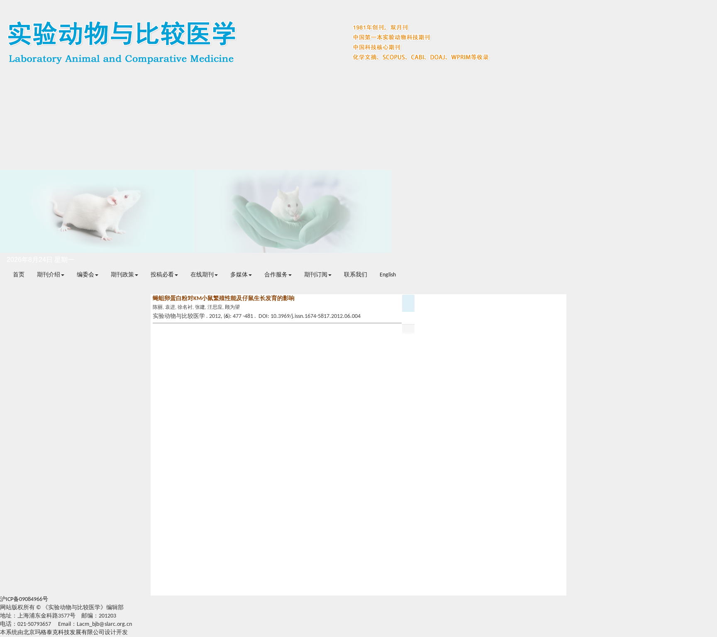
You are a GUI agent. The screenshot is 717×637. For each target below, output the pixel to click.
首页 (18, 275)
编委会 (85, 275)
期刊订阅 (315, 275)
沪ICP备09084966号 (24, 599)
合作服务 (276, 275)
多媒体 (239, 275)
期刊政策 (122, 275)
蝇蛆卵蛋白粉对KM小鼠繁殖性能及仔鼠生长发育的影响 (224, 298)
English (388, 275)
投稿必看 (162, 275)
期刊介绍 (48, 275)
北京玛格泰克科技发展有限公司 (64, 633)
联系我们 (355, 275)
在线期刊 (202, 275)
